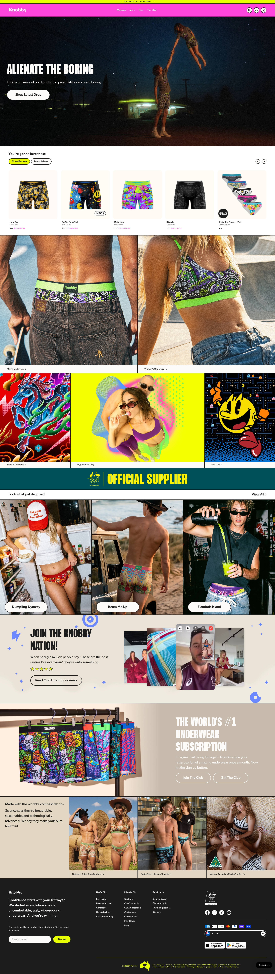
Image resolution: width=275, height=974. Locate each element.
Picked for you (19, 161)
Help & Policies (103, 912)
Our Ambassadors (132, 908)
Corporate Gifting (104, 916)
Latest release (41, 161)
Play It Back (129, 921)
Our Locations (130, 916)
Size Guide (101, 899)
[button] (258, 161)
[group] (33, 200)
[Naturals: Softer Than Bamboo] (103, 833)
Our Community (131, 903)
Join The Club (193, 778)
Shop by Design (160, 899)
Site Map (157, 912)
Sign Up (62, 939)
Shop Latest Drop (28, 95)
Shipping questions (161, 908)
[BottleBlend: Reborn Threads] (172, 833)
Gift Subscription (160, 903)
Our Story (128, 899)
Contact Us (101, 908)
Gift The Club (231, 778)
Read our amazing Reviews (56, 680)
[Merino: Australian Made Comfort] (240, 833)
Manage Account (104, 903)
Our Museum (130, 912)
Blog (126, 925)
